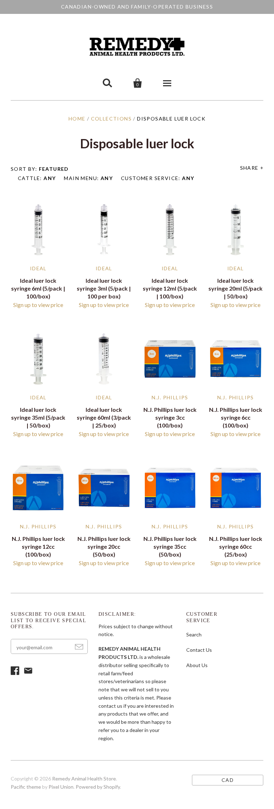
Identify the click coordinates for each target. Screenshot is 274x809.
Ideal (38, 268)
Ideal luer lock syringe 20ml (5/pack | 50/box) (235, 288)
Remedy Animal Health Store (84, 778)
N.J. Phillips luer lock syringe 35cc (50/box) (170, 546)
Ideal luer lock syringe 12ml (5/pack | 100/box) (170, 288)
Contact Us (199, 650)
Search (194, 634)
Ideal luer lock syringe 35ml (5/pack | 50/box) (38, 417)
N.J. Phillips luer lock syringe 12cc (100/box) (38, 546)
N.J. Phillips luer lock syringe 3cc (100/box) (170, 417)
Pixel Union (61, 787)
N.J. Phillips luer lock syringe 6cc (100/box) (235, 417)
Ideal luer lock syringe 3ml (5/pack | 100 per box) (104, 288)
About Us (197, 665)
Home (77, 119)
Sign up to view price (38, 304)
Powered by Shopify (98, 787)
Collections (111, 119)
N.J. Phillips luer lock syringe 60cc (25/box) (235, 546)
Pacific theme (26, 787)
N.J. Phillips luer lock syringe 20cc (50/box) (104, 546)
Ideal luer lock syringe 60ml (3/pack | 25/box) (104, 417)
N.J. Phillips (170, 397)
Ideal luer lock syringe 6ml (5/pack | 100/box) (38, 288)
